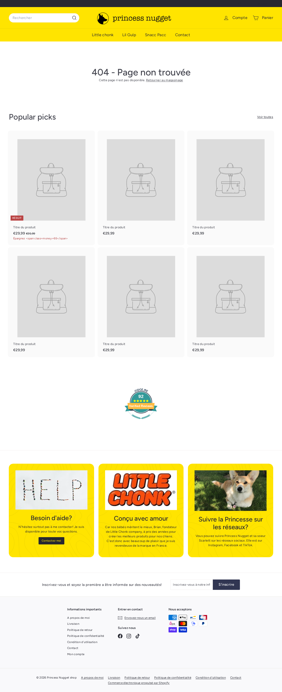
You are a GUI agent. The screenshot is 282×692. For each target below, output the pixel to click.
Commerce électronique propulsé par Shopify (139, 682)
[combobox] (44, 18)
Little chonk (102, 34)
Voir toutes (265, 117)
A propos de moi (78, 617)
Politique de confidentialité (85, 636)
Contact (182, 34)
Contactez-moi (51, 540)
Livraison (73, 623)
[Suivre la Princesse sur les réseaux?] (231, 490)
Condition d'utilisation (82, 642)
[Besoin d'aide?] (51, 490)
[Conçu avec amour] (141, 490)
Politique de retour (80, 630)
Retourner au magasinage (164, 80)
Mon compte (76, 654)
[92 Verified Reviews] (141, 421)
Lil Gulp (129, 34)
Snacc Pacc (155, 34)
